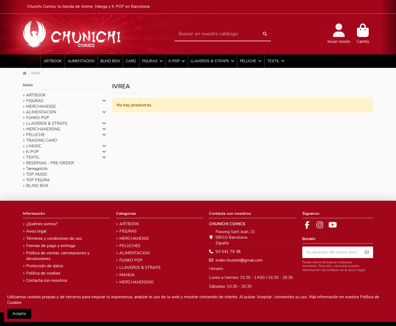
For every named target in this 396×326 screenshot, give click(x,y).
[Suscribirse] (367, 252)
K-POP (32, 151)
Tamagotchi (36, 168)
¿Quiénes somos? (42, 224)
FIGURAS (34, 100)
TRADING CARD (41, 140)
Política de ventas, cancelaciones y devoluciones (57, 255)
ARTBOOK (36, 95)
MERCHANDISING (43, 129)
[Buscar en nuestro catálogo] (265, 34)
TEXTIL (33, 157)
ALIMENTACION (41, 112)
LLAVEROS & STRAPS (46, 123)
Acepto (19, 313)
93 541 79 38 (228, 251)
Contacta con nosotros (46, 280)
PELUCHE (35, 134)
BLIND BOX (37, 185)
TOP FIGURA (38, 180)
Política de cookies (43, 273)
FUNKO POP (37, 117)
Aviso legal (36, 231)
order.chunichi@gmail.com (239, 260)
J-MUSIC (33, 146)
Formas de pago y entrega (50, 245)
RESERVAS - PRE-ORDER (50, 163)
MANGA (127, 275)
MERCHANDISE (41, 106)
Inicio (28, 85)
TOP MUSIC (36, 174)
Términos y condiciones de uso (54, 238)
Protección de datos (44, 266)
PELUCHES (129, 245)
